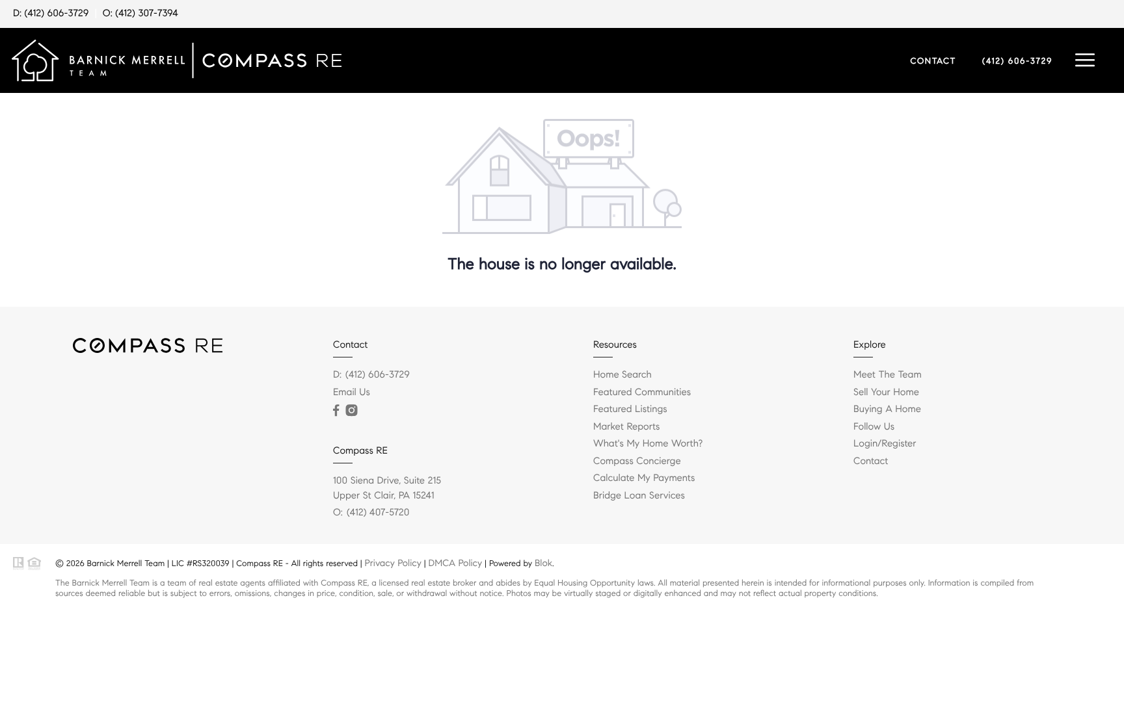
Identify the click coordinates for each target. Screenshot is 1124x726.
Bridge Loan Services (639, 496)
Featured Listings (630, 409)
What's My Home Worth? (647, 444)
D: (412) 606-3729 (50, 13)
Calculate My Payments (644, 478)
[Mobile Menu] (1084, 60)
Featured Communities (642, 392)
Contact (870, 461)
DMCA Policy (456, 563)
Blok (543, 563)
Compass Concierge (637, 461)
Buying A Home (887, 409)
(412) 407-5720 (378, 513)
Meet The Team (887, 375)
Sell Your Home (886, 392)
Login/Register (885, 444)
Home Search (622, 375)
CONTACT (933, 61)
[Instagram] (351, 411)
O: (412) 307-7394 (140, 13)
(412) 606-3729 (1017, 61)
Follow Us (873, 427)
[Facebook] (336, 411)
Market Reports (626, 427)
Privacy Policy (393, 563)
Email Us (351, 392)
